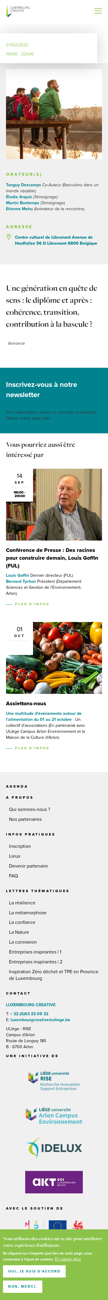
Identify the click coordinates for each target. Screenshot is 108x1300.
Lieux (14, 856)
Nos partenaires (25, 819)
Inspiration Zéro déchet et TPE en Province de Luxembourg (53, 975)
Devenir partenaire (28, 866)
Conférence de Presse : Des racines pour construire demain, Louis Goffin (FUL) (52, 558)
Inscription (20, 846)
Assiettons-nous (26, 703)
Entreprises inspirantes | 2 (35, 962)
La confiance (22, 922)
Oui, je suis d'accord (34, 1271)
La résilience (22, 903)
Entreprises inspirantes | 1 (35, 952)
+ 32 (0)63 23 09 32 (29, 1013)
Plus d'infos (32, 604)
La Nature (19, 932)
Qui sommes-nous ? (29, 809)
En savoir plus (68, 1259)
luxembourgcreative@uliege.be (39, 1019)
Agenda (17, 786)
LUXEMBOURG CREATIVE (18, 11)
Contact (18, 993)
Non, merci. (22, 1286)
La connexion (23, 942)
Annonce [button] (16, 343)
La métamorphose (27, 913)
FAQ (13, 876)
